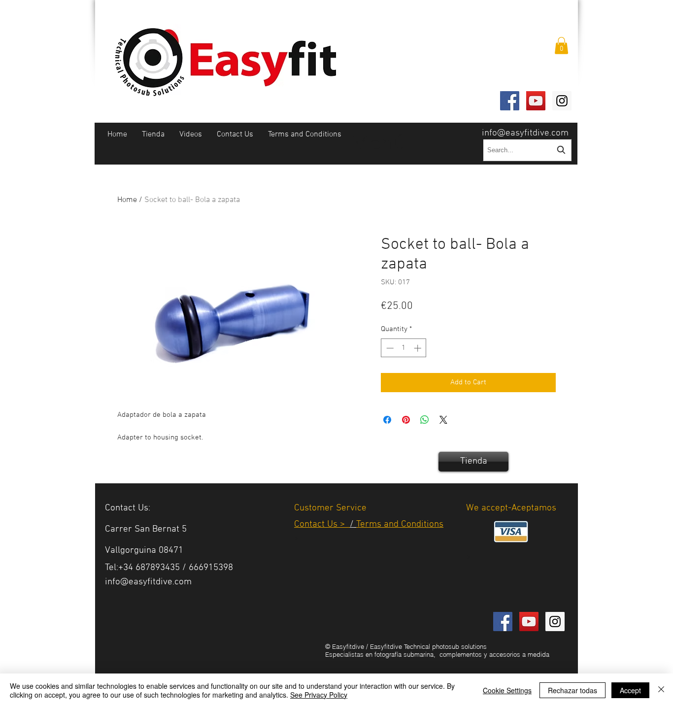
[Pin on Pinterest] (406, 420)
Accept (630, 690)
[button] (561, 45)
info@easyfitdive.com (525, 133)
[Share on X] (443, 420)
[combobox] (527, 150)
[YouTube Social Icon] (535, 100)
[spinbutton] (404, 348)
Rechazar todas (572, 690)
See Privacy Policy (318, 695)
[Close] (661, 690)
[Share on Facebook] (387, 420)
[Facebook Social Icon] (509, 100)
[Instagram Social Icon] (562, 100)
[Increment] (418, 348)
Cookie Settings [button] (507, 690)
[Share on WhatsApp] (425, 420)
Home (127, 200)
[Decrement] (389, 348)
